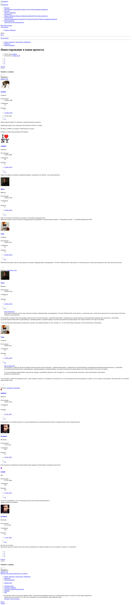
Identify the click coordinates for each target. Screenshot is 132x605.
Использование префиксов (39, 9)
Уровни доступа (26, 9)
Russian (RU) (8, 583)
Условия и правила (10, 587)
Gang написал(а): (9, 311)
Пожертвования (9, 21)
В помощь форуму (18, 22)
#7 (5, 419)
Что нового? (8, 14)
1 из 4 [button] (2, 68)
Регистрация (4, 38)
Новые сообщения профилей (25, 16)
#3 (5, 215)
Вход (2, 35)
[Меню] (1, 3)
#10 (5, 542)
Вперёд (3, 66)
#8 (5, 462)
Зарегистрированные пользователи (15, 19)
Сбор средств (8, 22)
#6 (5, 363)
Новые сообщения (10, 12)
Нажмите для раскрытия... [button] (12, 315)
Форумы (7, 11)
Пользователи (8, 17)
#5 (5, 308)
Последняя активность (41, 16)
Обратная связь (9, 586)
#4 (5, 259)
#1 (5, 119)
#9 (5, 497)
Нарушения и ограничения (12, 9)
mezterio (14, 54)
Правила (7, 8)
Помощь (6, 591)
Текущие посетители (32, 19)
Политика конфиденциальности (14, 589)
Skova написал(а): (9, 366)
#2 (5, 172)
